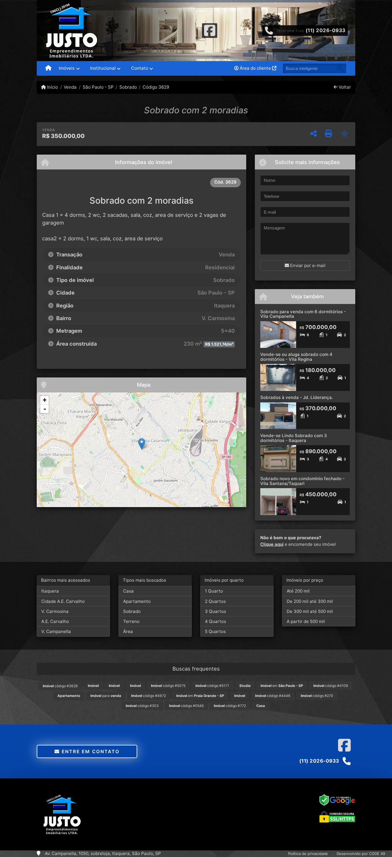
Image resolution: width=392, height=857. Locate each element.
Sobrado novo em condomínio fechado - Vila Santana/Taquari (302, 481)
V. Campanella (56, 631)
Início (52, 87)
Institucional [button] (103, 68)
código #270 (317, 696)
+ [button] (44, 400)
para (105, 696)
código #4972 (148, 696)
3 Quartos (215, 611)
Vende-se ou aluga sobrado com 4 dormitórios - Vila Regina (296, 357)
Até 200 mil (298, 591)
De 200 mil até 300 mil (310, 601)
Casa (128, 591)
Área (128, 631)
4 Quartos (215, 621)
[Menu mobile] (48, 68)
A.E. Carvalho (55, 621)
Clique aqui (272, 544)
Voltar (344, 87)
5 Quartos (215, 631)
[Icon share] (209, 30)
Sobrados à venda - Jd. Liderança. (296, 397)
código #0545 (186, 706)
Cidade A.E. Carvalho (63, 601)
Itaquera (50, 591)
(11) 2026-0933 (326, 30)
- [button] (45, 409)
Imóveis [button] (67, 68)
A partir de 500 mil (306, 621)
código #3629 (60, 686)
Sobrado (128, 87)
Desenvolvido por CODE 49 (361, 853)
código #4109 (330, 685)
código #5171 (212, 685)
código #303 (142, 706)
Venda (70, 87)
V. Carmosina (55, 611)
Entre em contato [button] (89, 751)
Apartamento (137, 601)
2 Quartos (215, 601)
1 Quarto (214, 591)
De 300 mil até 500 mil (310, 611)
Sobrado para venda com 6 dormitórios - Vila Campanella (303, 314)
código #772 (230, 706)
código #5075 (168, 685)
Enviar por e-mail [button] (307, 265)
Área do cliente (255, 68)
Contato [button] (139, 68)
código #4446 (272, 696)
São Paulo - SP (98, 87)
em (282, 685)
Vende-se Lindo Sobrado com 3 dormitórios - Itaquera (293, 438)
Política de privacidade (308, 853)
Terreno (131, 621)
